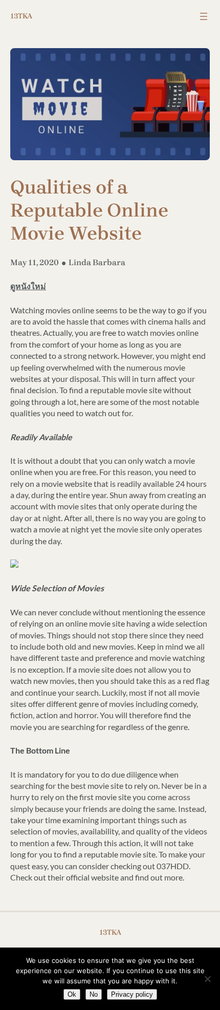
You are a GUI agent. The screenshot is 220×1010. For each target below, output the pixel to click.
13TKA (21, 16)
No (94, 994)
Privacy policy (132, 994)
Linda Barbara (97, 262)
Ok (72, 994)
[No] (207, 979)
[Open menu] (203, 16)
